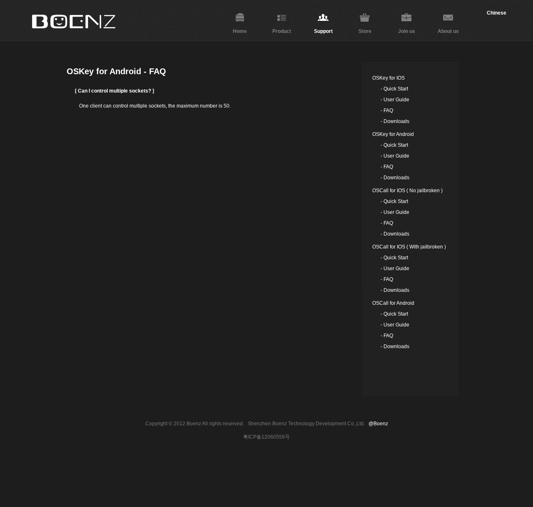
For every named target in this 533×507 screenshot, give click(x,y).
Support (323, 31)
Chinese (496, 13)
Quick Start (396, 89)
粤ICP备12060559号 (266, 437)
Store (365, 31)
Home (240, 31)
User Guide (396, 100)
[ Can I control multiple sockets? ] (114, 91)
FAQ (388, 110)
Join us (406, 31)
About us (448, 31)
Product (281, 31)
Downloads (396, 121)
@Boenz (378, 424)
